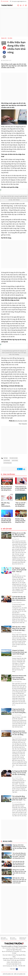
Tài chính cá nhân (13, 458)
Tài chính (13, 937)
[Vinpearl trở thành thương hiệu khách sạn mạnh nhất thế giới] (6, 652)
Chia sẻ (20, 469)
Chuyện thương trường (5, 939)
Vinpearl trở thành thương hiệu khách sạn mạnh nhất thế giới (19, 652)
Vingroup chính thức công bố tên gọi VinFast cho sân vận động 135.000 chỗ (19, 733)
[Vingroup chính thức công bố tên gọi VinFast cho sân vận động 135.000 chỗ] (6, 733)
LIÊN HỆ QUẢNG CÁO (8, 974)
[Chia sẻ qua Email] (4, 56)
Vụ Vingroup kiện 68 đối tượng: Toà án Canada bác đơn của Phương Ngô (19, 773)
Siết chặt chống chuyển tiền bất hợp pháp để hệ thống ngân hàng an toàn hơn (6, 520)
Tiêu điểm (4, 937)
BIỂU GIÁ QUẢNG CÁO (19, 974)
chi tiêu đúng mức (7, 462)
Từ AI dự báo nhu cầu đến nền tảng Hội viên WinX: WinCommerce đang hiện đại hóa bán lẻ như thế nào (19, 598)
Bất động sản (23, 937)
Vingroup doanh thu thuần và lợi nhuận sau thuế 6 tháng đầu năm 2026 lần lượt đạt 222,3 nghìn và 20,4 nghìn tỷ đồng (19, 711)
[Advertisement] (14, 22)
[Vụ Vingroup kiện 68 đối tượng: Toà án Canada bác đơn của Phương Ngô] (6, 773)
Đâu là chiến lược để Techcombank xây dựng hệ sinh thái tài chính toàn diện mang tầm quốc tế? (6, 488)
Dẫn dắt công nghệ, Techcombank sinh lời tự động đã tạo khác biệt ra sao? (7, 504)
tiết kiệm (5, 458)
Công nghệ (22, 939)
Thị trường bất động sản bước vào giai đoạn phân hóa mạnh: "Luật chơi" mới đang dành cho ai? (19, 798)
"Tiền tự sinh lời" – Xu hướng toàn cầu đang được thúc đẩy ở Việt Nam (21, 504)
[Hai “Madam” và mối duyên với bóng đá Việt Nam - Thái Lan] (6, 570)
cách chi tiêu (15, 460)
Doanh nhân (13, 939)
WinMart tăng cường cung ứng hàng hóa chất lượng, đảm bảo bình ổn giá (20, 520)
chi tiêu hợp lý (7, 460)
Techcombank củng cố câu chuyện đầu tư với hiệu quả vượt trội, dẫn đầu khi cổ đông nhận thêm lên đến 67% (21, 488)
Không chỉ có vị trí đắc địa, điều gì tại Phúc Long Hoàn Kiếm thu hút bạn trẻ (19, 535)
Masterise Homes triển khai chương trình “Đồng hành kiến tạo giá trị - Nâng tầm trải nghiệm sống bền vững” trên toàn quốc (19, 677)
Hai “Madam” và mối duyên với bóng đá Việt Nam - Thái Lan (19, 569)
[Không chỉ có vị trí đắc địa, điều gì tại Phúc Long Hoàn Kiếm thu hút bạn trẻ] (6, 535)
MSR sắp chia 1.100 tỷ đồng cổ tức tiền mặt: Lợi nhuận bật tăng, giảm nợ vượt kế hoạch (19, 628)
